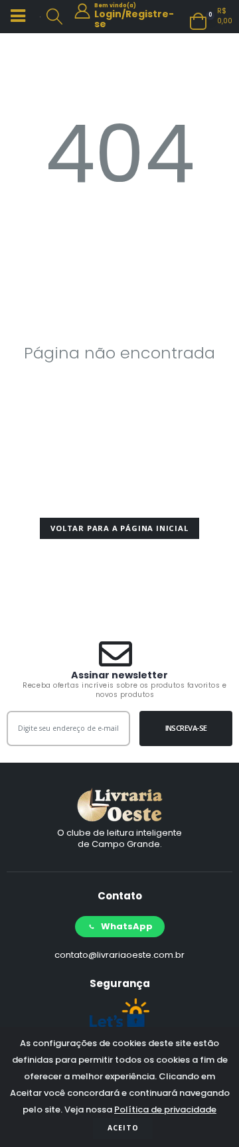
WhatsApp (127, 926)
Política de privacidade (165, 1109)
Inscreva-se (186, 728)
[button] (54, 16)
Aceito (123, 1127)
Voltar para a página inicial (119, 528)
